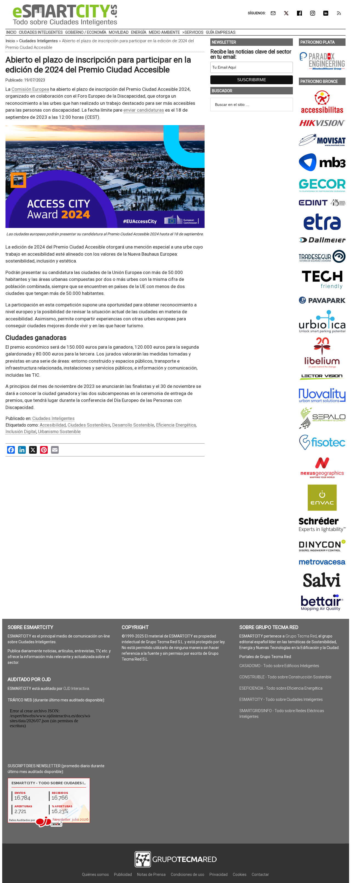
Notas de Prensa (151, 874)
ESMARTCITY (64, 15)
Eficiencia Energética (176, 425)
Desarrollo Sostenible (133, 425)
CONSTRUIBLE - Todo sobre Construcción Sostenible (285, 677)
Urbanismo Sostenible (59, 431)
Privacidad (219, 874)
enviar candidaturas (143, 110)
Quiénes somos (95, 874)
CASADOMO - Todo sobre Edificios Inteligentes (279, 666)
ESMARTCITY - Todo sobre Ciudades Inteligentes (281, 699)
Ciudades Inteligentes (38, 40)
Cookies (240, 874)
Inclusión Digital (20, 431)
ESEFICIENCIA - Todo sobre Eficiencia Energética (280, 688)
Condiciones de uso (187, 874)
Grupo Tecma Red (301, 636)
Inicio (10, 40)
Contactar (260, 874)
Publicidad (123, 874)
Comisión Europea (30, 89)
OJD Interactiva (76, 688)
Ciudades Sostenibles (89, 425)
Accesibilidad (53, 425)
